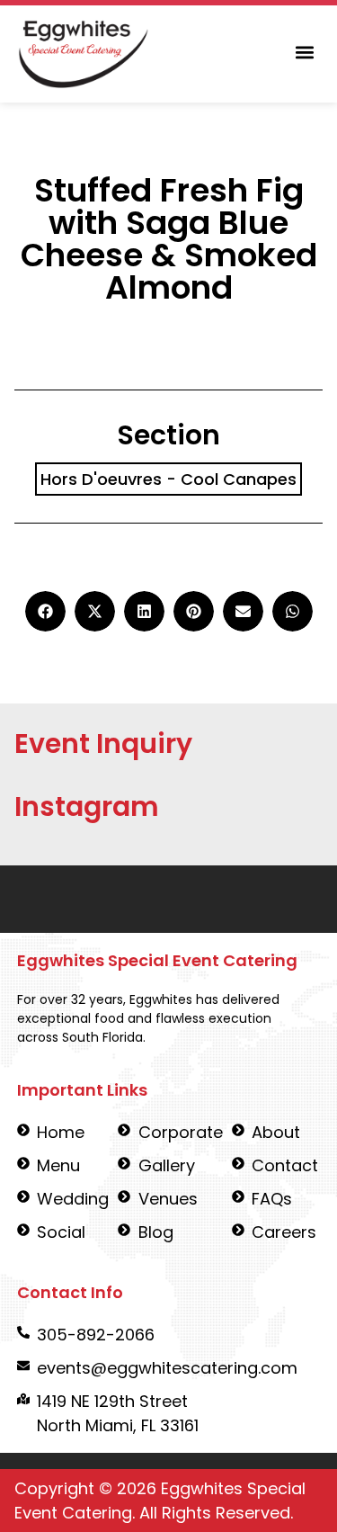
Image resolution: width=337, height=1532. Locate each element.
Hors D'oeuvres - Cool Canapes (168, 479)
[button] (304, 52)
